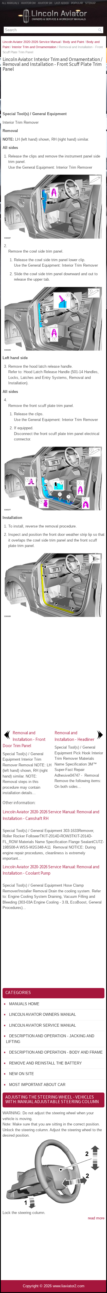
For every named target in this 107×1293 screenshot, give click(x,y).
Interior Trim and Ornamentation (34, 47)
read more (96, 1218)
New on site (21, 1074)
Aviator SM (45, 3)
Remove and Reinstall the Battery (45, 1063)
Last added (61, 3)
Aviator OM (28, 3)
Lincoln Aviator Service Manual (42, 1025)
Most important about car (37, 1085)
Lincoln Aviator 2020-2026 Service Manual (31, 42)
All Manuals (10, 3)
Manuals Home (24, 1004)
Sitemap (90, 3)
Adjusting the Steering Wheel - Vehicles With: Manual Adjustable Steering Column (52, 1099)
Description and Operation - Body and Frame (56, 1052)
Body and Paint (73, 42)
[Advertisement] (53, 91)
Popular (77, 3)
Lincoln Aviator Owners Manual (42, 1014)
